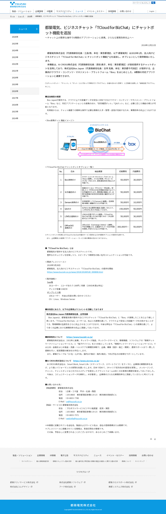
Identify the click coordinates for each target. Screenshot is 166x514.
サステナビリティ (64, 11)
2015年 (15, 111)
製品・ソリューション (21, 11)
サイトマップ (139, 461)
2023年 (15, 57)
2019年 (15, 84)
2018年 (15, 91)
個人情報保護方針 (42, 461)
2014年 (15, 118)
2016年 (15, 104)
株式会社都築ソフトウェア (71, 482)
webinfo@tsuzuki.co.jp (76, 418)
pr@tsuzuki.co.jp (74, 401)
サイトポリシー (27, 461)
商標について (126, 461)
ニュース (79, 11)
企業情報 (39, 11)
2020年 (15, 77)
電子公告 (64, 455)
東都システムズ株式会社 (119, 486)
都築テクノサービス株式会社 (22, 482)
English (151, 11)
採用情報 (112, 11)
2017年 (15, 97)
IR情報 (49, 11)
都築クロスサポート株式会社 (121, 482)
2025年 (15, 43)
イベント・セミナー (95, 11)
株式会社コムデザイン (20, 486)
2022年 (15, 63)
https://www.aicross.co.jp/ (86, 360)
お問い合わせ (125, 11)
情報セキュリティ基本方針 (62, 461)
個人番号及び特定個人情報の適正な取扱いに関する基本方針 (96, 461)
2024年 (15, 50)
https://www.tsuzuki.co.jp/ (79, 336)
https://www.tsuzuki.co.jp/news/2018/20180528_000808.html (75, 271)
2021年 (15, 70)
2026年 (15, 36)
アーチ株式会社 (66, 486)
